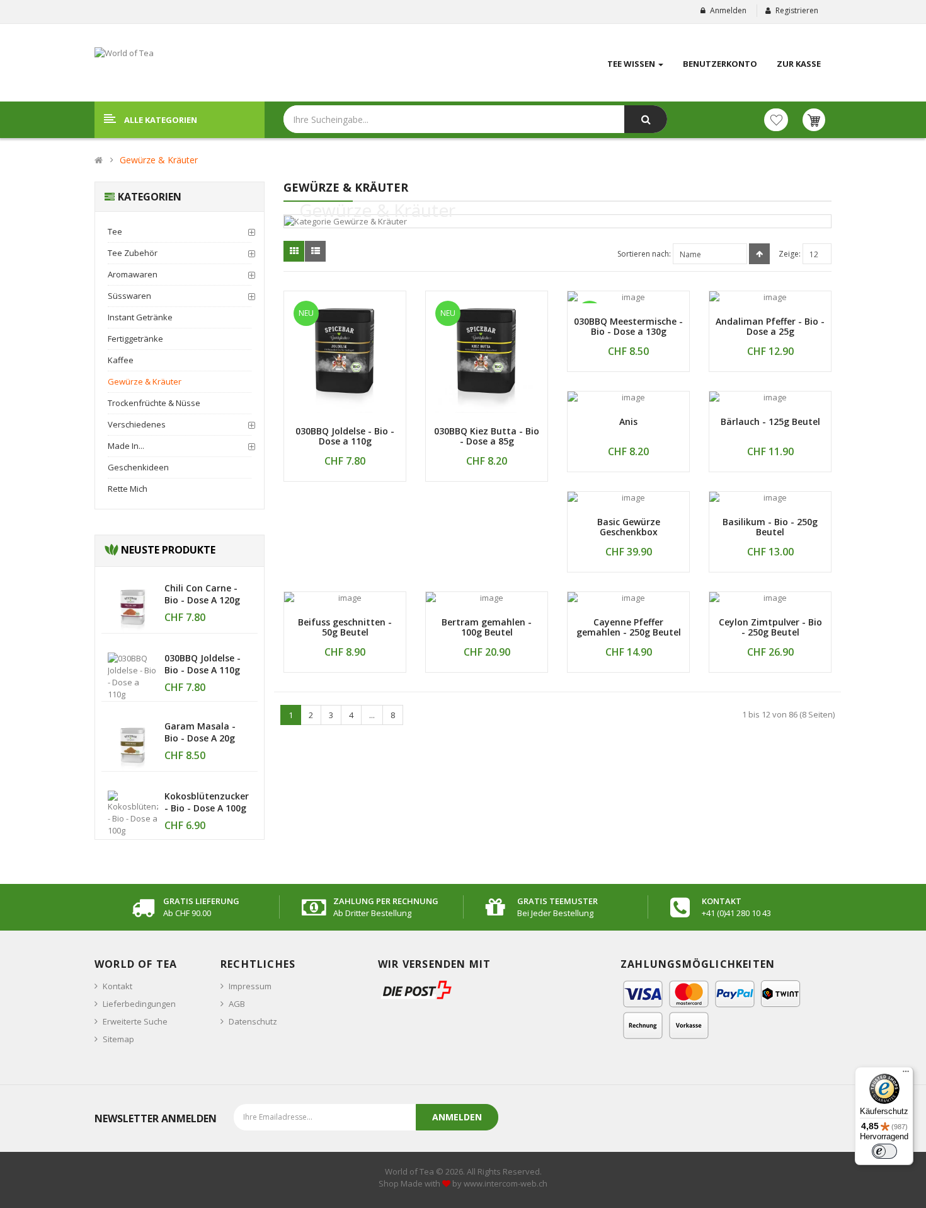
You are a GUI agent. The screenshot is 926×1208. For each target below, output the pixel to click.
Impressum (250, 986)
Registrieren (796, 10)
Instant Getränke (140, 317)
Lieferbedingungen (139, 1003)
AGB (237, 1003)
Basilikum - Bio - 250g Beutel (770, 527)
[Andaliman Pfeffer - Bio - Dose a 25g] (770, 297)
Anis (628, 421)
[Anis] (628, 398)
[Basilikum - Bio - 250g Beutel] (770, 498)
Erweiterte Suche (135, 1021)
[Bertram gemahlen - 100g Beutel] (486, 598)
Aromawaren (132, 274)
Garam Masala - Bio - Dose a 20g (200, 732)
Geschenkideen (138, 467)
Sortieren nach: (644, 253)
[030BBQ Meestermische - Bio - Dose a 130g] (628, 297)
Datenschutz (253, 1021)
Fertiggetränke (135, 338)
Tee (115, 231)
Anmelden (728, 10)
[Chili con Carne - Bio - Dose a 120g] (133, 606)
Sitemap (118, 1039)
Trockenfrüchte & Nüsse (154, 403)
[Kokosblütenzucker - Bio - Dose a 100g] (133, 812)
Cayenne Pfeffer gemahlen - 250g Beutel (628, 627)
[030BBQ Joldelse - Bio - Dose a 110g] (133, 675)
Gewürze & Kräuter (159, 160)
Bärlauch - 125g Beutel (770, 421)
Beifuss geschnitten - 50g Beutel (345, 627)
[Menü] (905, 1074)
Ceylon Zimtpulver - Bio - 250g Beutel (770, 627)
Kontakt (117, 986)
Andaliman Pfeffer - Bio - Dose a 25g (770, 326)
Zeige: (790, 253)
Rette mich (127, 488)
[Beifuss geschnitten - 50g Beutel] (345, 598)
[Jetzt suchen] (645, 119)
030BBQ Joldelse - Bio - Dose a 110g (202, 664)
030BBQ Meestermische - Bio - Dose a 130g (628, 326)
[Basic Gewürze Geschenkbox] (628, 498)
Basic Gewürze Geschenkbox (628, 527)
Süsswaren (129, 295)
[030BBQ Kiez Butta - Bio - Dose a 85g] (486, 352)
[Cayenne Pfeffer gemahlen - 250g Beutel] (628, 598)
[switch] (884, 1151)
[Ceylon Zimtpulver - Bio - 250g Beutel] (770, 598)
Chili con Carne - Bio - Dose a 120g (202, 594)
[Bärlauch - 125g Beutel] (770, 398)
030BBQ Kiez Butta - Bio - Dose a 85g (486, 436)
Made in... (126, 445)
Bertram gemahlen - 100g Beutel (487, 627)
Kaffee (121, 360)
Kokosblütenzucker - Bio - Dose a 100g (206, 802)
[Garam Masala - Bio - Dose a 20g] (133, 744)
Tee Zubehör (132, 252)
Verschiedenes (137, 424)
